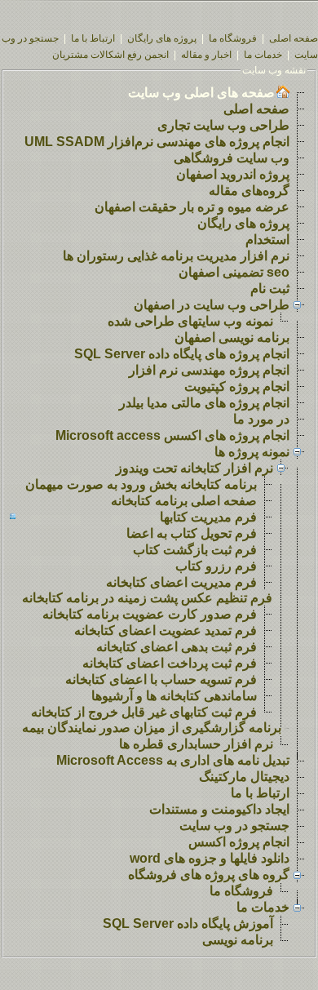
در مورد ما (261, 419)
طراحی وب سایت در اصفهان (211, 305)
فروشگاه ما (233, 38)
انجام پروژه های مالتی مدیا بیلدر (204, 403)
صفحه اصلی (293, 38)
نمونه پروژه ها (251, 452)
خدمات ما (263, 54)
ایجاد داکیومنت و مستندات (219, 809)
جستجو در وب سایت (234, 825)
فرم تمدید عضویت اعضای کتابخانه (165, 630)
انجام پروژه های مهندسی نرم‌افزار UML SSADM (156, 142)
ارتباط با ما (93, 38)
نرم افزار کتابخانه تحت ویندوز (194, 468)
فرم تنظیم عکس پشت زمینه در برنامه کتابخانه (147, 598)
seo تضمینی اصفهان (234, 272)
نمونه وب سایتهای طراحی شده (190, 321)
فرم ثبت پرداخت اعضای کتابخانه (169, 663)
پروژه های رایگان (162, 38)
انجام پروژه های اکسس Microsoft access (172, 435)
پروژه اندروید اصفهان (232, 174)
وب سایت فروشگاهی (231, 158)
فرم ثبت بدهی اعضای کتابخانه (176, 647)
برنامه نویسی (237, 940)
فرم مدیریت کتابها (208, 517)
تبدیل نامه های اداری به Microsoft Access (172, 760)
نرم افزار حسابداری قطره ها (196, 744)
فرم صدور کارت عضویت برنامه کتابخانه (149, 614)
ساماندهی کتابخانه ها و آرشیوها (174, 696)
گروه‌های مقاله (249, 191)
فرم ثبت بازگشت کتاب (195, 550)
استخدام (267, 239)
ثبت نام (269, 288)
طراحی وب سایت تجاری (223, 125)
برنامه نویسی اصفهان (231, 337)
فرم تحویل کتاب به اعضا (191, 533)
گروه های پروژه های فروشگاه (208, 874)
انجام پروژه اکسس (238, 842)
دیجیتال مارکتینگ (244, 777)
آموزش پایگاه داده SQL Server (188, 923)
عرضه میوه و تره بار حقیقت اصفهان (192, 207)
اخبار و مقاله (206, 54)
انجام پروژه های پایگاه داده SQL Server (181, 354)
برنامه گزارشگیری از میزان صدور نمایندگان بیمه (151, 728)
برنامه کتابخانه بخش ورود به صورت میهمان (141, 484)
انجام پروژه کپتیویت (236, 386)
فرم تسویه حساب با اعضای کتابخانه (161, 679)
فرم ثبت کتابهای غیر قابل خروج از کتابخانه (144, 712)
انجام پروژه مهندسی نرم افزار (209, 370)
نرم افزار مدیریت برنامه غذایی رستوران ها (176, 256)
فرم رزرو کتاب (216, 566)
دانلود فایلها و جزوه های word (209, 858)
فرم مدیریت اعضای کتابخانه (181, 582)
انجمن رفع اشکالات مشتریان (110, 54)
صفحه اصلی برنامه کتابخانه (184, 501)
